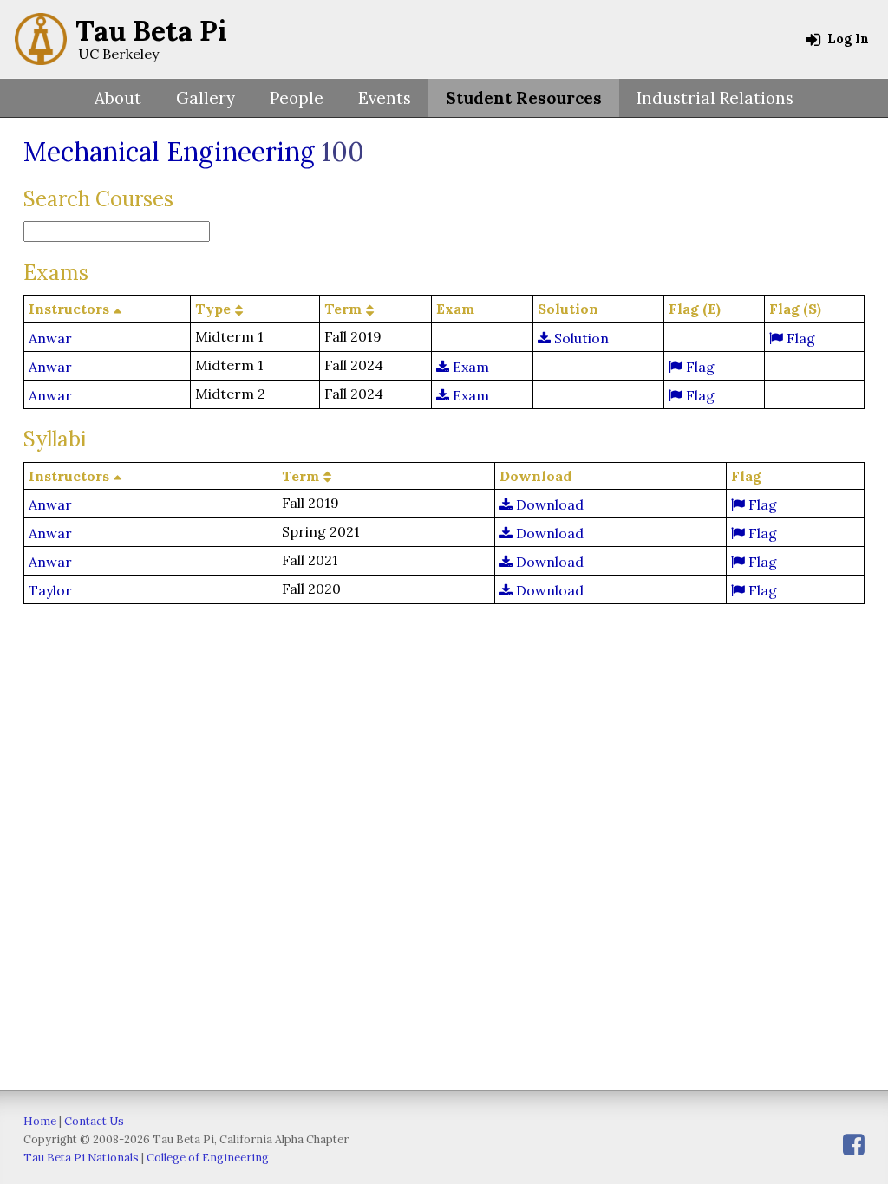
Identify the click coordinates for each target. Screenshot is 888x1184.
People (296, 98)
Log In (846, 39)
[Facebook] (854, 1145)
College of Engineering (208, 1157)
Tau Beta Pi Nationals (81, 1157)
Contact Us (94, 1121)
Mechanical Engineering (169, 151)
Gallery (205, 98)
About (118, 98)
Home (39, 1121)
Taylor (50, 590)
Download (548, 504)
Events (384, 98)
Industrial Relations (715, 98)
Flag (799, 338)
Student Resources (524, 98)
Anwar (50, 338)
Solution (580, 338)
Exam (469, 366)
